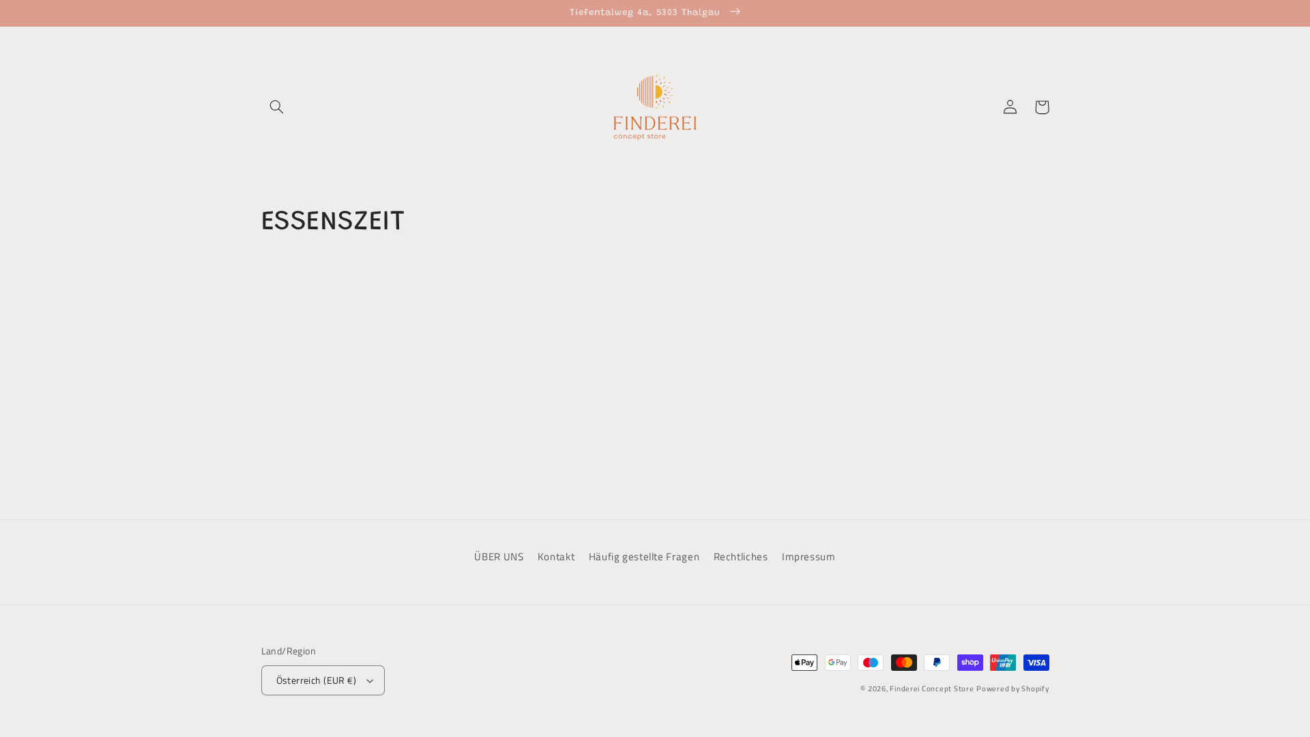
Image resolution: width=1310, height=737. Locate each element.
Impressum (809, 556)
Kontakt (556, 556)
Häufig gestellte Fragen (644, 556)
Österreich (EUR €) (316, 680)
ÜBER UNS (498, 556)
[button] (277, 107)
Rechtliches (741, 556)
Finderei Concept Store (932, 688)
